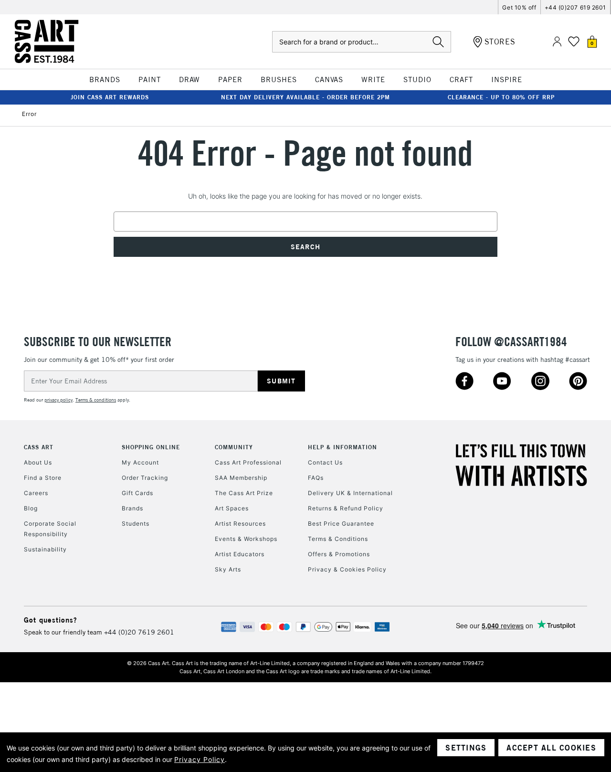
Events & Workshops (246, 538)
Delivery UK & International (350, 493)
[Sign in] (557, 41)
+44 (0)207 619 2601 (575, 7)
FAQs (316, 477)
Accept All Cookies (551, 747)
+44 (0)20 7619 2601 (139, 632)
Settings (465, 747)
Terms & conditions (95, 400)
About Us (38, 462)
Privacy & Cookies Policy (347, 569)
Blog (31, 508)
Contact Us (325, 462)
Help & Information (342, 447)
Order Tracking (145, 477)
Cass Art (38, 447)
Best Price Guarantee (341, 523)
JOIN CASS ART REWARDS (110, 97)
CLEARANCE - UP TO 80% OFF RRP (501, 97)
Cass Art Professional (248, 462)
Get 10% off (519, 7)
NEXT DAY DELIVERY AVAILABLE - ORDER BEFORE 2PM (305, 97)
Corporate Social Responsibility (50, 529)
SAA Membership (241, 477)
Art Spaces (232, 508)
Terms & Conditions (338, 538)
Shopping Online (151, 447)
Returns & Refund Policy (345, 508)
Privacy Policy (199, 759)
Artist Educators (239, 554)
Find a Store (43, 477)
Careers (36, 493)
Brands (132, 508)
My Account (140, 462)
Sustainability (45, 549)
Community (234, 447)
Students (135, 523)
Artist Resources (240, 523)
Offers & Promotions (339, 554)
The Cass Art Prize (244, 493)
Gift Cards (137, 493)
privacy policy (58, 400)
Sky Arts (228, 569)
